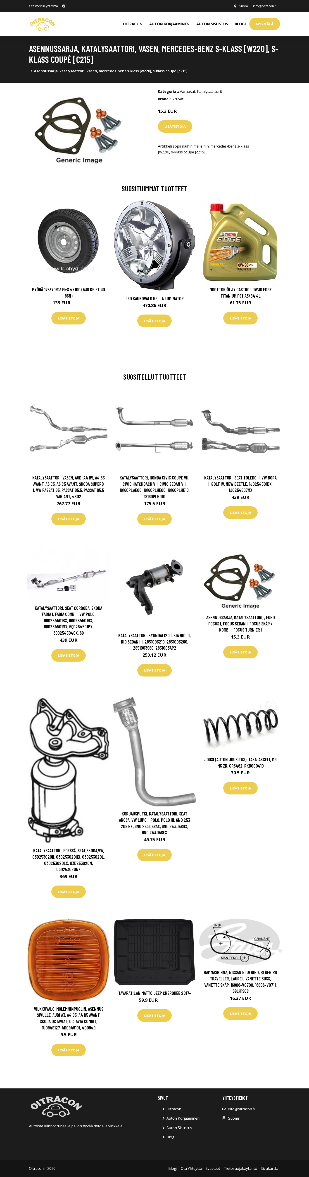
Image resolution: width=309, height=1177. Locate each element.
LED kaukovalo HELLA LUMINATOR (155, 298)
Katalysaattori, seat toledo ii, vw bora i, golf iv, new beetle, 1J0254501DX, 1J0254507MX (240, 484)
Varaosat (187, 91)
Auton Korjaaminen (183, 1118)
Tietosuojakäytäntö (240, 1168)
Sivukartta (269, 1168)
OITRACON (133, 23)
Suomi (244, 6)
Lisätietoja (175, 126)
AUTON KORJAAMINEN (169, 23)
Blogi (240, 23)
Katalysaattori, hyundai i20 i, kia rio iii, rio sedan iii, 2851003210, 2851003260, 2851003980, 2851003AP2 (154, 641)
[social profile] (63, 6)
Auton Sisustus (179, 1127)
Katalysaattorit (209, 91)
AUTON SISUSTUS (212, 23)
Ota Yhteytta (191, 1168)
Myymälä (264, 24)
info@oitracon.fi (264, 6)
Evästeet (213, 1168)
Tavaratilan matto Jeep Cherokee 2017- (154, 993)
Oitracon (173, 1109)
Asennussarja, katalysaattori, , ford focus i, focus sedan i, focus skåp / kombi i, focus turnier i (240, 623)
